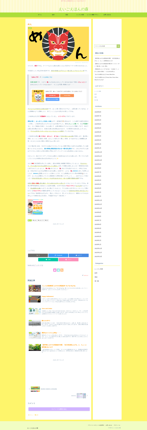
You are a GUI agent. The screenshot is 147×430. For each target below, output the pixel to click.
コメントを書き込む (59, 409)
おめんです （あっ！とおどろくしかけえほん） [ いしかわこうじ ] (64, 91)
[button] (68, 259)
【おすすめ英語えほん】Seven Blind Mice (105, 74)
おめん (35, 220)
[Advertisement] (58, 236)
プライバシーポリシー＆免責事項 (96, 425)
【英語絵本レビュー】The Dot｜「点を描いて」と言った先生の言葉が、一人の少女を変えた (107, 70)
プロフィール (117, 425)
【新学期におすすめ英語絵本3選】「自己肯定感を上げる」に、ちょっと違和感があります (107, 59)
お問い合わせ (109, 425)
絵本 (30, 220)
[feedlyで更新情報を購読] (58, 270)
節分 (47, 220)
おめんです (41, 220)
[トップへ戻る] (144, 427)
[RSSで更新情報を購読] (61, 270)
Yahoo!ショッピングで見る (52, 99)
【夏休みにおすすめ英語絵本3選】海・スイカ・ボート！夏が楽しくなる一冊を (107, 65)
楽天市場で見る (52, 95)
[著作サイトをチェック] (54, 270)
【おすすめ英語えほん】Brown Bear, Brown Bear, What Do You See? (106, 78)
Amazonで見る (67, 95)
